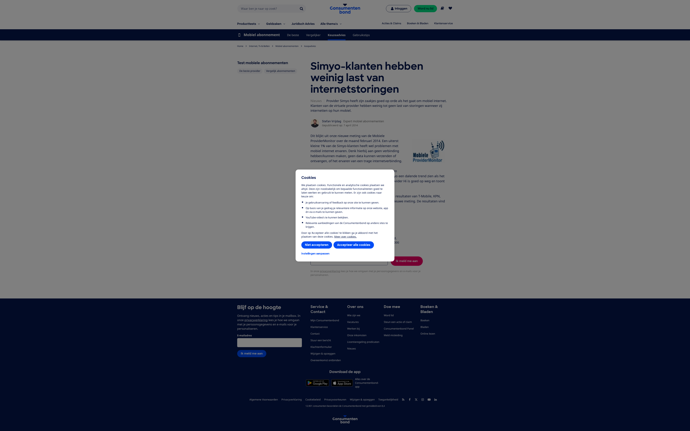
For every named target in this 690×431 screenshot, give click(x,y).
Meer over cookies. (345, 236)
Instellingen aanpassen (315, 253)
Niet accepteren (316, 245)
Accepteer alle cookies (353, 245)
